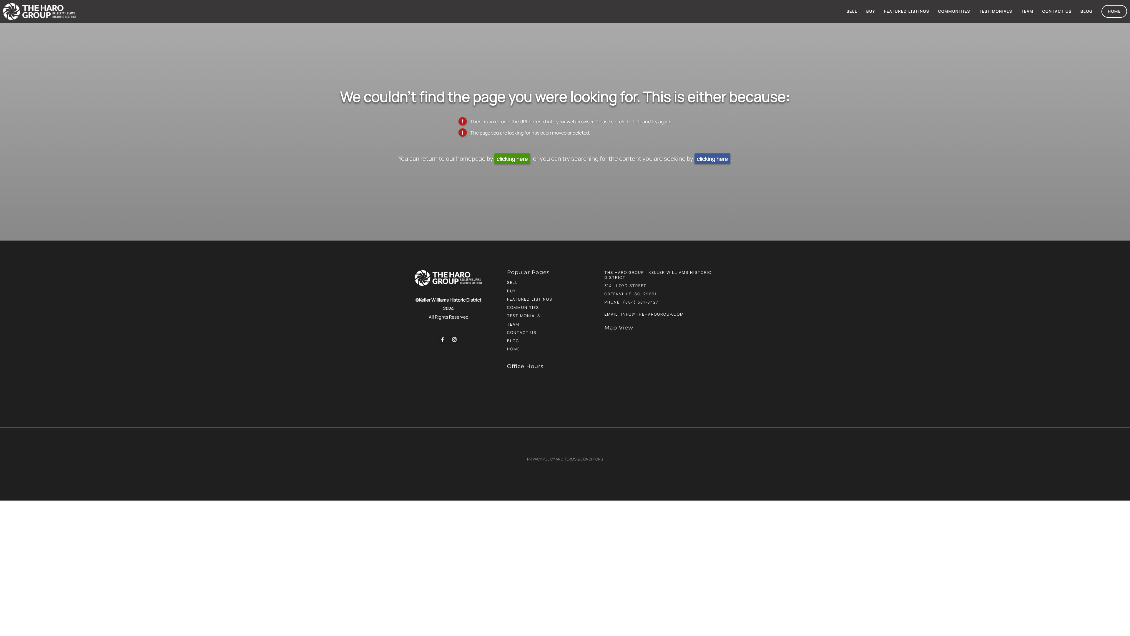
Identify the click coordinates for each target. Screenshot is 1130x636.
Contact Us (1057, 11)
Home (1114, 11)
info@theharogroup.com (652, 314)
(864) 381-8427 (641, 302)
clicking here (512, 158)
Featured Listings (906, 11)
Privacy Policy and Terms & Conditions (565, 459)
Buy (870, 11)
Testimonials (995, 11)
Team (1027, 11)
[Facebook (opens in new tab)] (442, 339)
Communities (954, 11)
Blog (1087, 11)
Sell (852, 11)
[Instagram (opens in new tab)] (454, 339)
